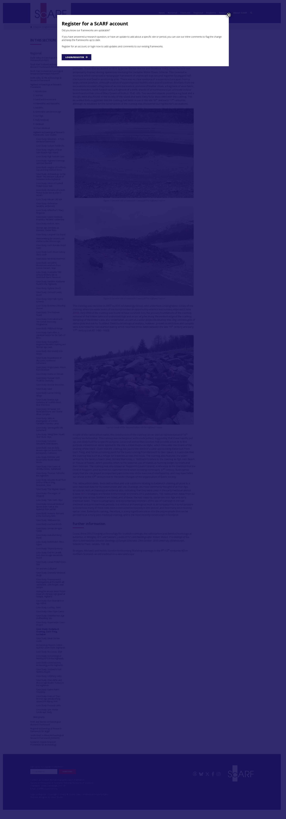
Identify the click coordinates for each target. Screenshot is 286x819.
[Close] (229, 15)
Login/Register (74, 57)
